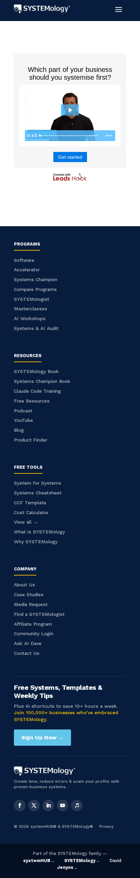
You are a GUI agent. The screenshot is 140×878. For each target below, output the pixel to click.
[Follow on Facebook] (19, 805)
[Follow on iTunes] (77, 805)
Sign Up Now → (42, 737)
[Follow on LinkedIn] (48, 805)
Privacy (106, 826)
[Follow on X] (34, 805)
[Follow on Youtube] (62, 805)
